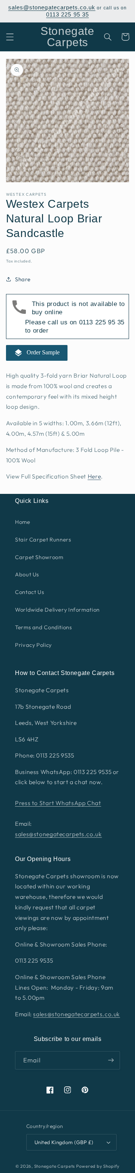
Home (22, 521)
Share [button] (23, 279)
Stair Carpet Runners (43, 539)
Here (94, 476)
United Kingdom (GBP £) (63, 1142)
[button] (9, 36)
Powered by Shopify (98, 1166)
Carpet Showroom (39, 557)
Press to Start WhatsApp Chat (58, 803)
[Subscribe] (111, 1060)
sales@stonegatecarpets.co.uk (51, 7)
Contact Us (29, 592)
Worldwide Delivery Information (57, 609)
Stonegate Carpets (54, 1166)
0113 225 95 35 (67, 15)
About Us (27, 574)
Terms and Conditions (43, 627)
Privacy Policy (33, 644)
